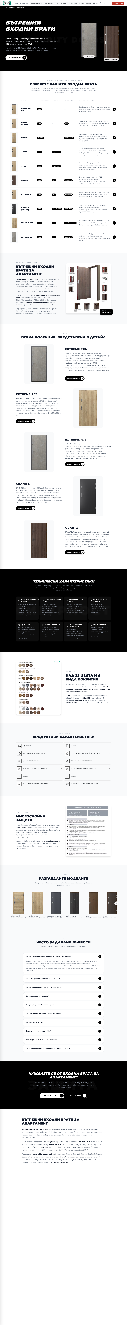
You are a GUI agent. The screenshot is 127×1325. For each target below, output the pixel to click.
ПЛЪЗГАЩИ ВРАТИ (37, 3)
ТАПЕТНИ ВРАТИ (74, 3)
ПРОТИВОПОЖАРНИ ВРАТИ (90, 3)
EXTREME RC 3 (27, 223)
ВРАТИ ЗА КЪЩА (62, 3)
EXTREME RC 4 (27, 237)
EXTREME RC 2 (27, 194)
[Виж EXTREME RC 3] (114, 223)
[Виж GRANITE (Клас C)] (114, 208)
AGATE (24, 152)
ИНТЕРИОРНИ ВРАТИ (21, 3)
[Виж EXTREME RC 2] (114, 194)
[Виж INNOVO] (114, 137)
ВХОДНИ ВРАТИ (50, 3)
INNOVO (24, 138)
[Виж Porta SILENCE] (114, 123)
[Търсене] (96, 3)
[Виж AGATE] (114, 152)
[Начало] (6, 7)
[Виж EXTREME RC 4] (114, 237)
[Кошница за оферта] (100, 3)
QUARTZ (24, 180)
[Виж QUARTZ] (114, 180)
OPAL (23, 166)
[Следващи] (116, 903)
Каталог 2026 (118, 3)
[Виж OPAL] (114, 166)
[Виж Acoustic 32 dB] (114, 109)
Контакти (107, 3)
